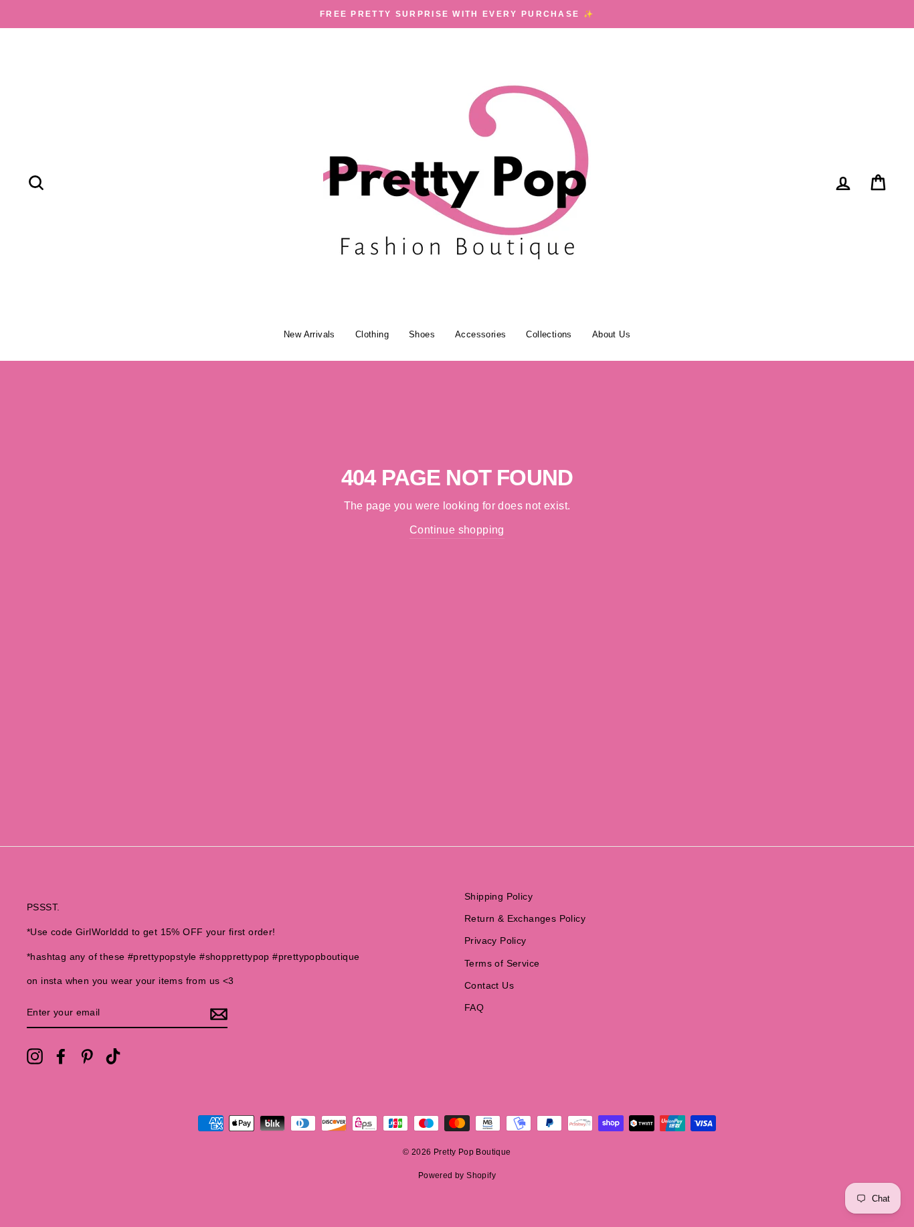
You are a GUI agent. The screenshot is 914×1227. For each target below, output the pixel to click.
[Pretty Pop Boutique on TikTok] (113, 1056)
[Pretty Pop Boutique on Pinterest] (87, 1056)
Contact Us (489, 986)
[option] (457, 14)
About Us (611, 334)
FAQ (474, 1008)
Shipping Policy (498, 897)
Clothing (372, 334)
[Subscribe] (218, 1013)
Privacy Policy (495, 941)
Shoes (422, 334)
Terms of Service (501, 964)
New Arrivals (309, 334)
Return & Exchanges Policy (524, 919)
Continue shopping (457, 530)
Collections (548, 334)
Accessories (480, 334)
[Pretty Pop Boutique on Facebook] (61, 1056)
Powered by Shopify (457, 1175)
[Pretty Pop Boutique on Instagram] (35, 1056)
